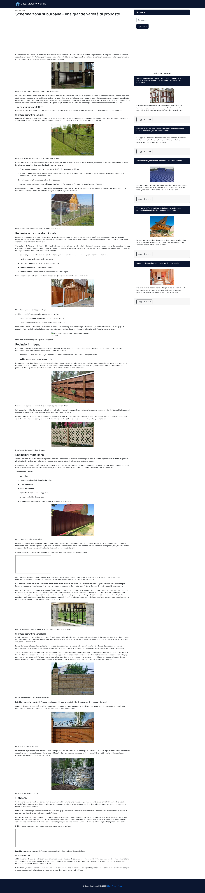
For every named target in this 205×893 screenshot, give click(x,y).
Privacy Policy (117, 886)
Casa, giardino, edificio (33, 3)
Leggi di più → (144, 119)
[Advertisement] (72, 34)
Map (109, 886)
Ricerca (143, 26)
